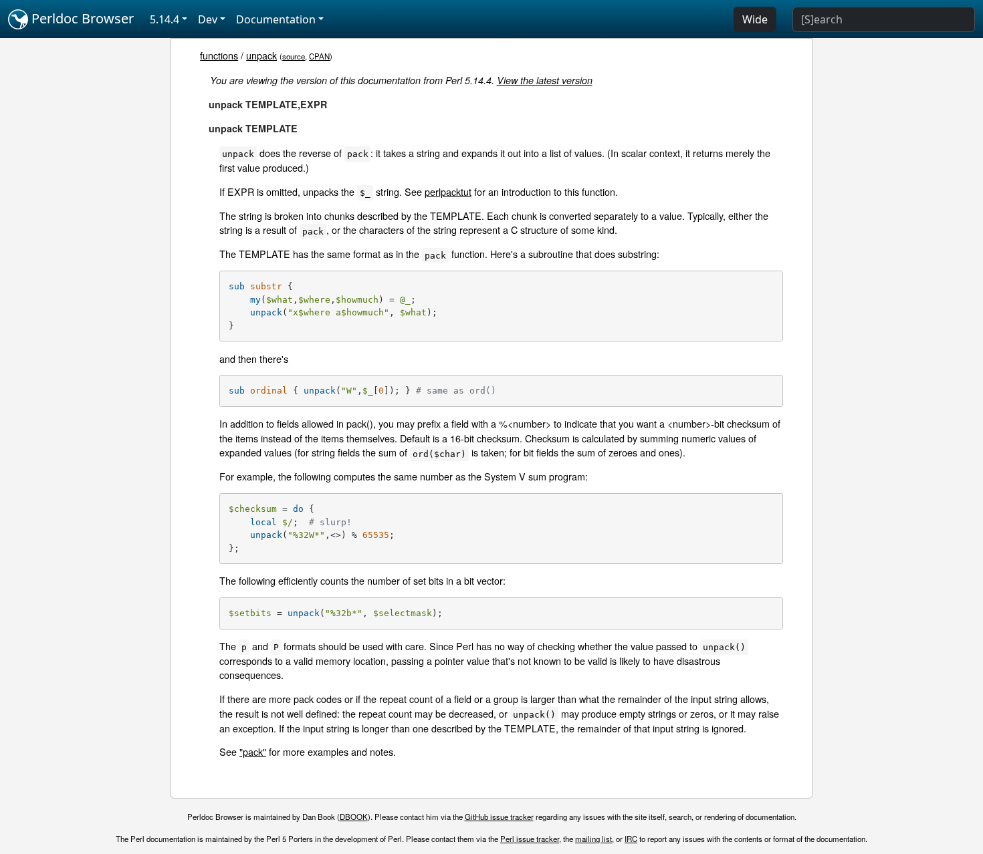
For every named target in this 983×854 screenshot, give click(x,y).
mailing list (593, 838)
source (293, 56)
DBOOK (354, 816)
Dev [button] (207, 19)
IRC (631, 838)
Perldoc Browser (81, 18)
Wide (755, 19)
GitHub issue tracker (499, 816)
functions (219, 55)
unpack (261, 55)
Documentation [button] (276, 19)
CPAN (319, 56)
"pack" (252, 751)
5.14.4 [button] (164, 19)
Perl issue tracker (529, 838)
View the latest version (544, 80)
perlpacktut (448, 191)
